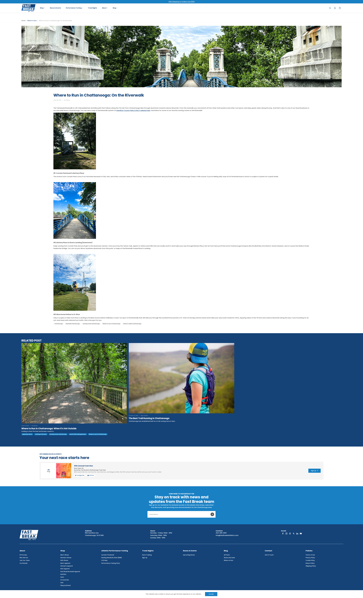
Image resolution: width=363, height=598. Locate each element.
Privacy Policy (310, 558)
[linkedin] (297, 533)
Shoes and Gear (229, 558)
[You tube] (301, 533)
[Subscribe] (212, 514)
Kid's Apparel (64, 569)
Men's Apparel (65, 563)
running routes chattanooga (91, 323)
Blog (226, 551)
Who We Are (24, 558)
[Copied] (308, 100)
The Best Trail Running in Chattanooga (149, 418)
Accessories (64, 580)
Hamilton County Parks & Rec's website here (133, 110)
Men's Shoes (64, 555)
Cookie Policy (310, 560)
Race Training (147, 555)
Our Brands (23, 563)
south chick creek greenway (78, 434)
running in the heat (41, 434)
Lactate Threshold (107, 555)
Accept (211, 594)
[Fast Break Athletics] (28, 8)
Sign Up (144, 558)
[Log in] (335, 8)
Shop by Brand (65, 585)
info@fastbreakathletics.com (227, 535)
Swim (62, 577)
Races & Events (190, 551)
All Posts (227, 555)
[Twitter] (300, 100)
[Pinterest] (304, 100)
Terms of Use (310, 555)
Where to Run (32, 21)
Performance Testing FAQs (110, 563)
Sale (61, 583)
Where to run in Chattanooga (111, 323)
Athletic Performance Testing (114, 551)
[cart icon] (340, 8)
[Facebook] (297, 100)
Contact (268, 551)
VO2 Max (104, 560)
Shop (62, 551)
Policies (309, 551)
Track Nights (148, 551)
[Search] (330, 8)
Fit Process (23, 555)
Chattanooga (59, 323)
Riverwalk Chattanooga (73, 323)
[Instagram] (286, 533)
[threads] (290, 533)
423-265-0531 (221, 533)
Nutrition (63, 574)
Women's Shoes (65, 558)
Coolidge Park (80, 475)
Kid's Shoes (64, 560)
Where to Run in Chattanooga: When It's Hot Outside (48, 428)
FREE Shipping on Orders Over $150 (182, 2)
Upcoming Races (189, 555)
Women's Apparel (66, 566)
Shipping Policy (311, 566)
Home (23, 21)
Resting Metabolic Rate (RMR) (111, 558)
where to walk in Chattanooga (132, 323)
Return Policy (310, 563)
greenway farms (27, 434)
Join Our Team (25, 560)
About (22, 551)
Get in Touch (269, 555)
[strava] (293, 533)
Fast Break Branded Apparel (70, 571)
